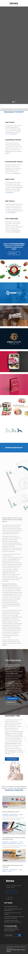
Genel (21, 814)
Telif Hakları (9, 949)
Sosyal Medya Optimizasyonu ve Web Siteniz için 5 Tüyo (13, 909)
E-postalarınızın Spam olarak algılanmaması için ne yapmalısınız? (12, 921)
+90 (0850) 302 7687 (12, 891)
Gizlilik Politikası (16, 949)
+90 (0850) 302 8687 (12, 893)
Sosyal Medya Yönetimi (7, 815)
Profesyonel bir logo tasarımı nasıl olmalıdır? (12, 913)
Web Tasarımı (13, 843)
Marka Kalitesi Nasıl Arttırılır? (11, 812)
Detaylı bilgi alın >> (13, 134)
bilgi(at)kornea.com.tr (12, 890)
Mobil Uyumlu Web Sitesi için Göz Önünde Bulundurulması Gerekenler (14, 917)
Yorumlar (15, 815)
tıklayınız (4, 645)
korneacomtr (14, 814)
